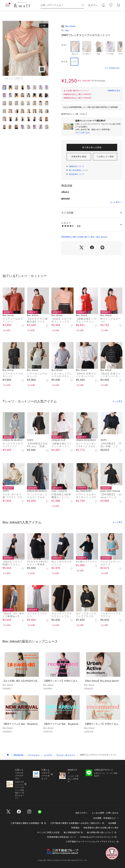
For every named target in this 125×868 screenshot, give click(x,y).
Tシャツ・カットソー (65, 755)
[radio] (75, 48)
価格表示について (76, 166)
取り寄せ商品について (78, 170)
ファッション (34, 755)
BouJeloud (18, 755)
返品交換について (76, 174)
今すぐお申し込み (82, 133)
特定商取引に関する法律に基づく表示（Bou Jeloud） (85, 237)
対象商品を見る (114, 90)
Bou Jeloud (70, 26)
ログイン (93, 5)
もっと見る (115, 202)
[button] (25, 48)
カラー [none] (64, 45)
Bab (67, 30)
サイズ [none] (64, 61)
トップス (48, 755)
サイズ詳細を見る (112, 68)
